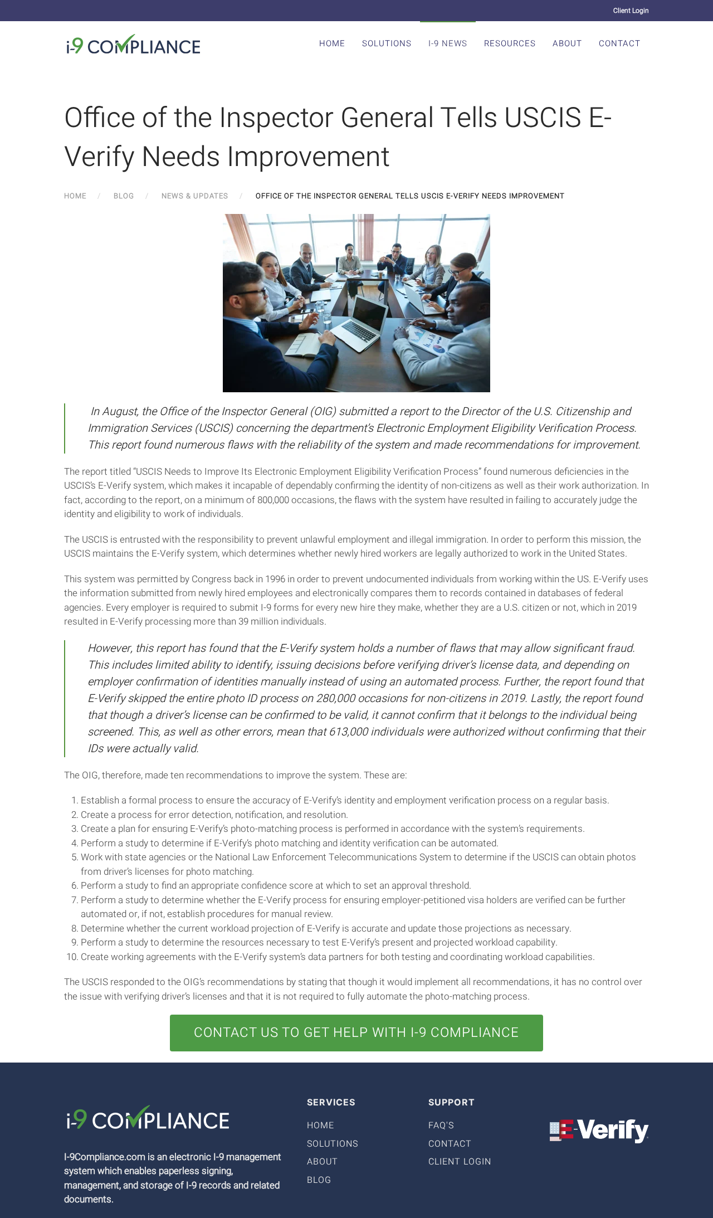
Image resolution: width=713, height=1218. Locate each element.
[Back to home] (133, 43)
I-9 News (447, 43)
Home (332, 43)
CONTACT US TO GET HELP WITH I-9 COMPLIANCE (356, 1032)
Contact (620, 43)
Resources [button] (510, 43)
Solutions (387, 43)
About (567, 43)
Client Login (631, 11)
